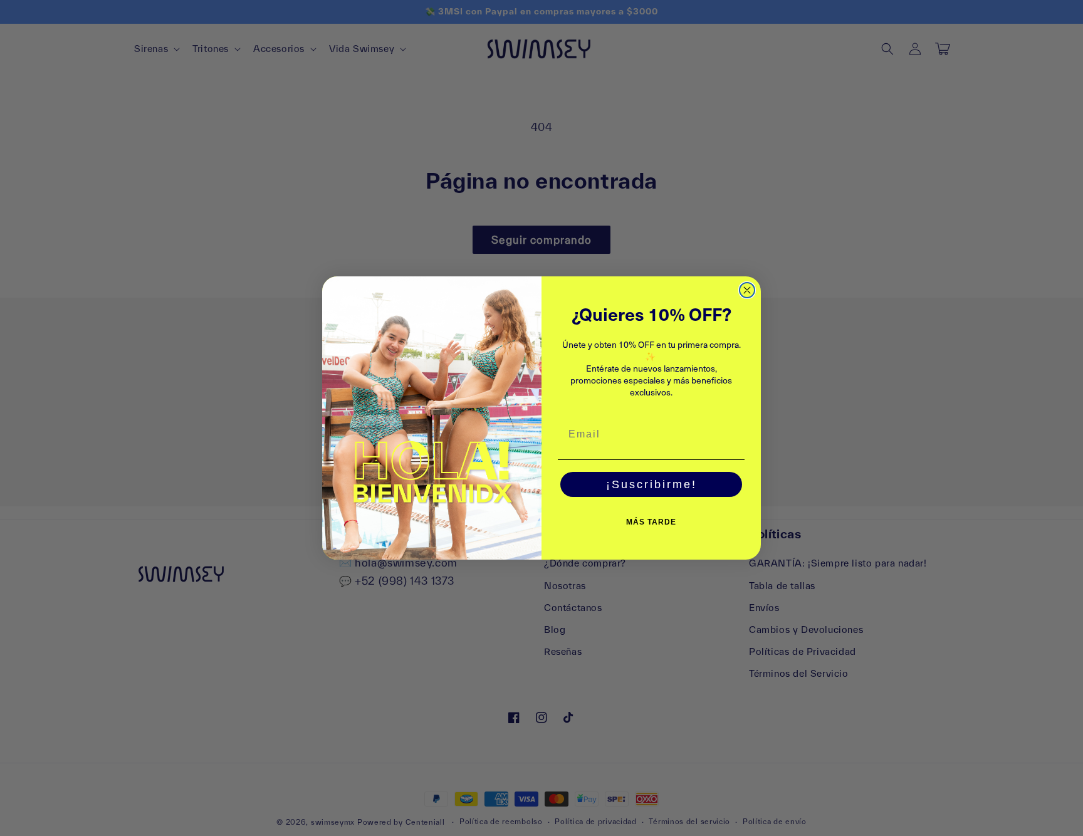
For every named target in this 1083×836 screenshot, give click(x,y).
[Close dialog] (747, 290)
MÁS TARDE (651, 522)
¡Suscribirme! (651, 484)
